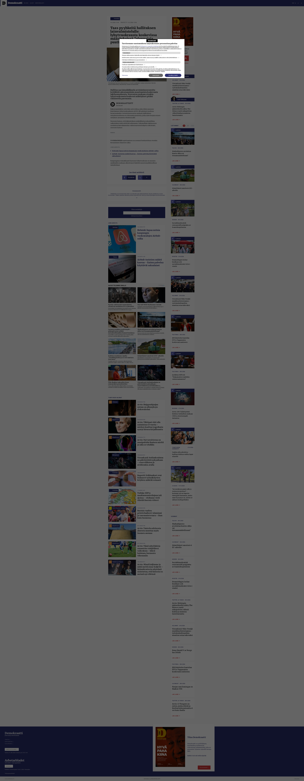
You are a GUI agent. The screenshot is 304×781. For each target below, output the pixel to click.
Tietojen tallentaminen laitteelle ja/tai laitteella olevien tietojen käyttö (141, 55)
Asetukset (155, 75)
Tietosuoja (125, 75)
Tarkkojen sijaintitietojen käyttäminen (132, 64)
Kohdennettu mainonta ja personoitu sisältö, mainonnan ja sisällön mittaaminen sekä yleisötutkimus (149, 57)
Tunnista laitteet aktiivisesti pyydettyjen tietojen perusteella (138, 67)
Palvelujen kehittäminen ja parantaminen (133, 60)
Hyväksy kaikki (173, 75)
